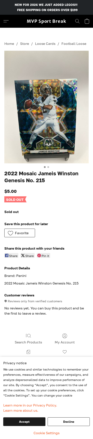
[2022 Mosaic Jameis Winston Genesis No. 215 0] (46, 107)
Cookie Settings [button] (46, 433)
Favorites (64, 358)
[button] (46, 21)
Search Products (28, 342)
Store (24, 43)
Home (9, 43)
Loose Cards (45, 43)
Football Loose (73, 43)
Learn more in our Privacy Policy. (30, 405)
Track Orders (28, 358)
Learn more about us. (20, 410)
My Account (65, 342)
